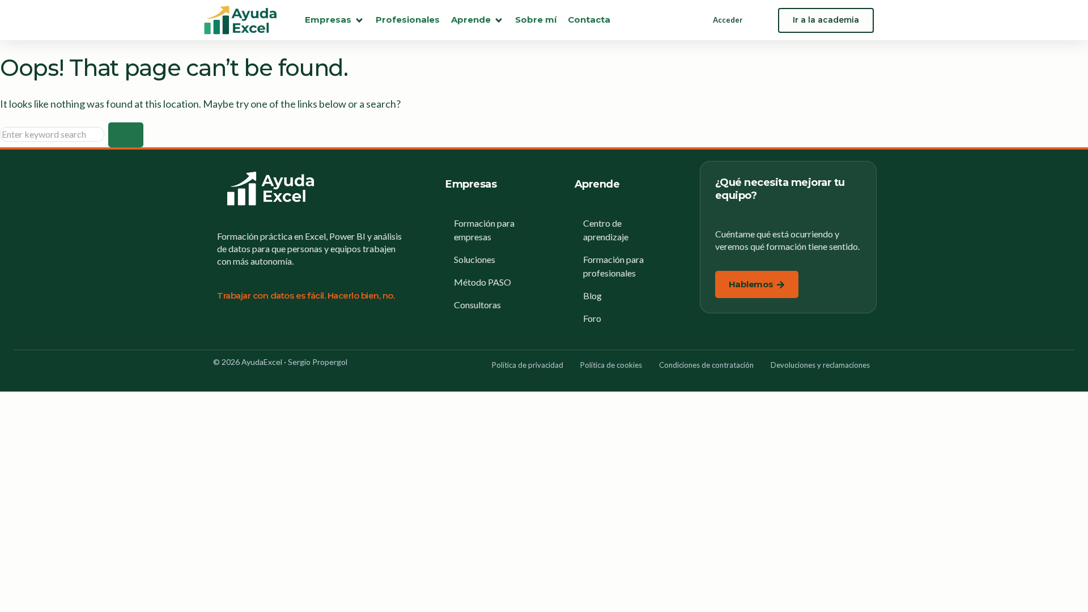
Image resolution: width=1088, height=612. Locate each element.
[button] (334, 20)
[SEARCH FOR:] (54, 134)
